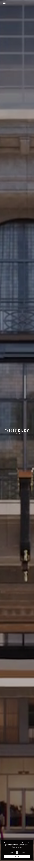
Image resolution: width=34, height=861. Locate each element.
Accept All (17, 856)
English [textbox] (18, 3)
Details (10, 852)
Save (23, 852)
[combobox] (19, 3)
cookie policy (25, 844)
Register (28, 3)
